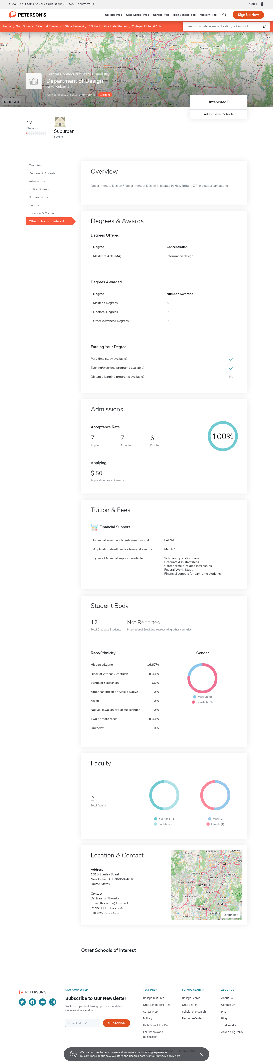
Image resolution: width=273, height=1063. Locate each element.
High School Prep (184, 14)
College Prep (113, 14)
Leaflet (226, 34)
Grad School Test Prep (156, 1004)
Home (7, 26)
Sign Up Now (248, 15)
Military (147, 1018)
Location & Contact (42, 213)
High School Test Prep (156, 1025)
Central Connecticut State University (62, 26)
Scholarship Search (194, 1011)
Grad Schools (24, 26)
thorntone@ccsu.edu (115, 903)
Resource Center (192, 1018)
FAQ (71, 4)
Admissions (37, 181)
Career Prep (161, 14)
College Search (191, 998)
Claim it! (105, 95)
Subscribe (116, 1023)
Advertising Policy (232, 1032)
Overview (35, 165)
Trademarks (228, 1025)
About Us (227, 998)
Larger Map (11, 102)
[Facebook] (32, 1002)
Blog (12, 4)
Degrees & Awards (42, 173)
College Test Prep (153, 998)
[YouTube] (42, 1002)
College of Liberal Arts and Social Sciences (160, 26)
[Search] (225, 15)
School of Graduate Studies (109, 26)
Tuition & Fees (39, 189)
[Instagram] (52, 1002)
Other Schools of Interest (46, 221)
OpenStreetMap (246, 34)
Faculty (34, 205)
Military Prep (208, 14)
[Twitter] (22, 1002)
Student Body (38, 197)
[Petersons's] (27, 15)
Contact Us (228, 1004)
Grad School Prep (137, 14)
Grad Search (189, 1004)
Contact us (86, 4)
